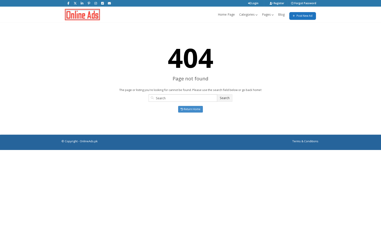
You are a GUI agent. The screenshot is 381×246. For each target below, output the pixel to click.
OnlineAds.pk (89, 141)
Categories (247, 14)
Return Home (191, 109)
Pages (266, 14)
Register (278, 3)
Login (254, 3)
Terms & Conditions (305, 141)
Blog (281, 14)
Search (225, 98)
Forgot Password (305, 3)
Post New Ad (304, 16)
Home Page (226, 14)
